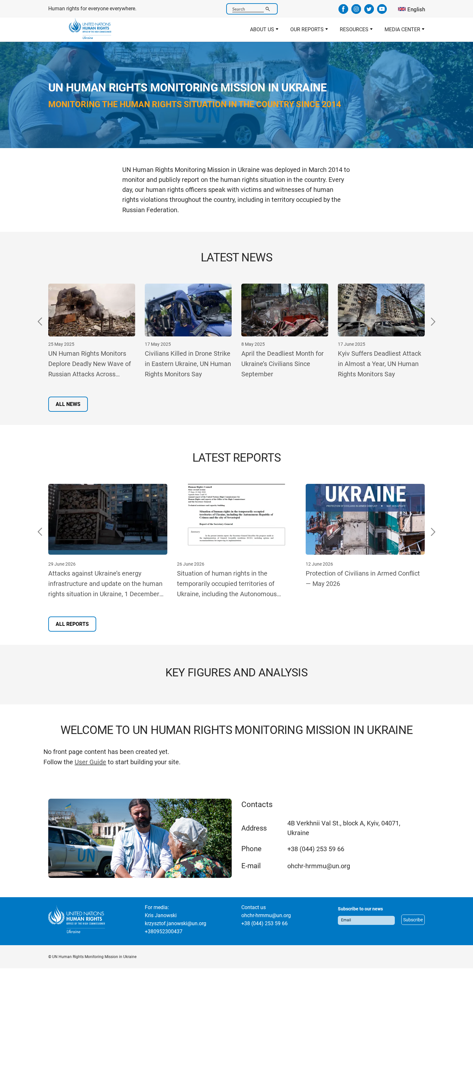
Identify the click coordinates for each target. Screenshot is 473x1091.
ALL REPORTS (72, 624)
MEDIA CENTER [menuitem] (399, 31)
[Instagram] (356, 11)
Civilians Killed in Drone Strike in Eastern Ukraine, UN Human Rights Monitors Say (91, 364)
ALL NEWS (68, 404)
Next (433, 321)
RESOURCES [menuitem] (351, 31)
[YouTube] (382, 11)
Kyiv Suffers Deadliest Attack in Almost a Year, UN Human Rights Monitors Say (283, 364)
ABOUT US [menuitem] (259, 31)
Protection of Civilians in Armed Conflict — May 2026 (363, 578)
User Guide (90, 762)
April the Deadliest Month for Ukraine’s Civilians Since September (186, 364)
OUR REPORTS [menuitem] (304, 31)
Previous (40, 321)
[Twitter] (369, 11)
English (416, 9)
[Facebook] (343, 11)
